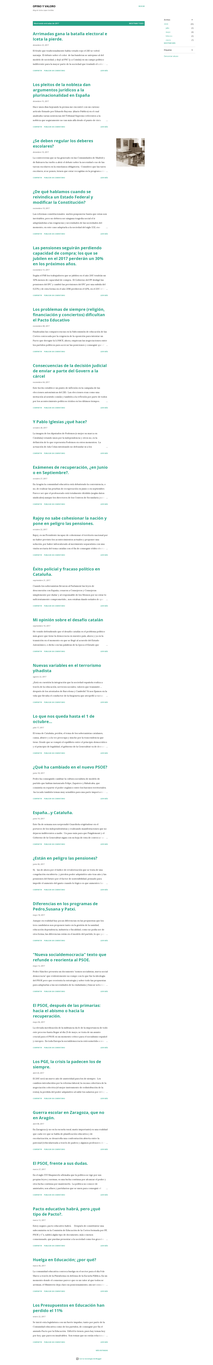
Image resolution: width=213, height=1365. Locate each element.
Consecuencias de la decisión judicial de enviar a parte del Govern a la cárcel (70, 371)
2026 (166, 24)
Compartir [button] (37, 71)
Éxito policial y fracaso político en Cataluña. (66, 571)
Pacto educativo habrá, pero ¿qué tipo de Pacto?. (66, 1211)
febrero (169, 36)
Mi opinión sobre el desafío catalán (68, 620)
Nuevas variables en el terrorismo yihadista (67, 668)
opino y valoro (44, 6)
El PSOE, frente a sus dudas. (60, 1163)
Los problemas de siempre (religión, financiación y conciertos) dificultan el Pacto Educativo (69, 315)
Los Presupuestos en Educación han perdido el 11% (69, 1307)
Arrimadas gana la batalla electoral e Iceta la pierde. (70, 36)
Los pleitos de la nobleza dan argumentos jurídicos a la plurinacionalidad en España (62, 90)
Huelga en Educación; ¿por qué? (64, 1259)
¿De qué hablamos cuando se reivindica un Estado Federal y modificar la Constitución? (63, 197)
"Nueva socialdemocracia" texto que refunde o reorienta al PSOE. (69, 957)
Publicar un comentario (54, 71)
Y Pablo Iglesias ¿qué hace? (60, 421)
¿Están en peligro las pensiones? (65, 858)
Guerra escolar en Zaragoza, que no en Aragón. (68, 1115)
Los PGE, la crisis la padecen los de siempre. (67, 1064)
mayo (168, 32)
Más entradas (102, 1350)
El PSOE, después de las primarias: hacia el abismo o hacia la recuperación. (67, 1011)
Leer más (104, 71)
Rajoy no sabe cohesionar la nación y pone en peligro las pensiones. (70, 520)
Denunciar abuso (171, 56)
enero (168, 40)
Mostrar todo (136, 23)
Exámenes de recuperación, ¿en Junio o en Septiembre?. (70, 470)
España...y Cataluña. (53, 812)
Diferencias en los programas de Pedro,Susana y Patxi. (65, 906)
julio (167, 28)
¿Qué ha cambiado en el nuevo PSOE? (70, 767)
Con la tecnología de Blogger (90, 1359)
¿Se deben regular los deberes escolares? (63, 143)
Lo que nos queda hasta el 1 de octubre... (63, 718)
